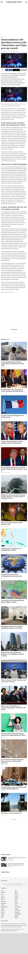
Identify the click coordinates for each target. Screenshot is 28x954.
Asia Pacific (6, 292)
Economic (3, 901)
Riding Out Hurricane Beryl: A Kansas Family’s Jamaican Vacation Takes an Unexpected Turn (13, 496)
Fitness (3, 910)
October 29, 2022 (13, 51)
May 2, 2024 (4, 815)
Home (2, 36)
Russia (16, 896)
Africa (2, 890)
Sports (16, 903)
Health (2, 914)
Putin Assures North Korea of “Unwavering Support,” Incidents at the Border (13, 707)
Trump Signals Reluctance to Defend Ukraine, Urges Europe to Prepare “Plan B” (14, 469)
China (12, 292)
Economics (3, 903)
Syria (16, 905)
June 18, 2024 (5, 711)
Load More (14, 819)
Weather (17, 915)
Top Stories (5, 519)
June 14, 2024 (4, 790)
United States (18, 914)
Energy (2, 905)
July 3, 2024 (4, 526)
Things (16, 908)
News (3, 359)
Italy (16, 890)
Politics (16, 894)
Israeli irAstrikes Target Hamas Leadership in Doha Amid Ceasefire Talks (12, 363)
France (2, 912)
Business (3, 897)
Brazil (2, 896)
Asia (5, 36)
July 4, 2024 (4, 500)
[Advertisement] (14, 19)
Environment (4, 906)
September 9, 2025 (6, 367)
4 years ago (11, 860)
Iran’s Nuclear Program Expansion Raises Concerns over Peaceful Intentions (12, 761)
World (3, 386)
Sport (16, 901)
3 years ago (11, 866)
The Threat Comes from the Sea (11, 813)
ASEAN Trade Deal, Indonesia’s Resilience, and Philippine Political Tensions (12, 654)
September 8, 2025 (6, 393)
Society (16, 897)
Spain (16, 899)
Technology (17, 906)
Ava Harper (4, 51)
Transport (17, 912)
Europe (2, 908)
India (2, 917)
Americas (3, 892)
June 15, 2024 (4, 737)
